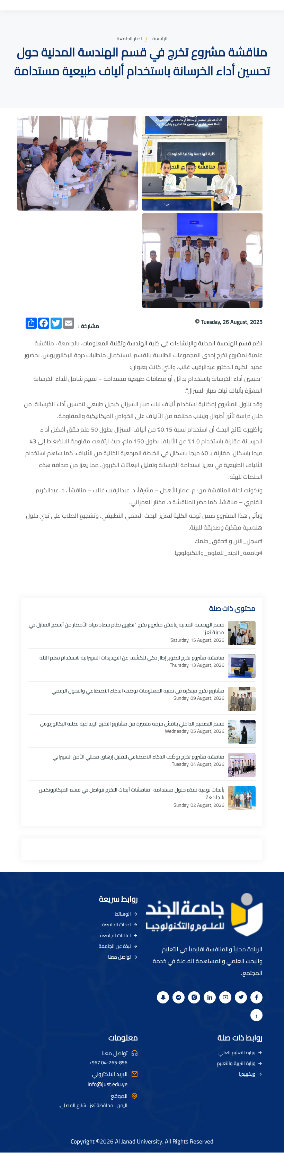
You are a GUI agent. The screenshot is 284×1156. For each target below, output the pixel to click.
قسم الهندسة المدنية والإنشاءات (210, 343)
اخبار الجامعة (129, 38)
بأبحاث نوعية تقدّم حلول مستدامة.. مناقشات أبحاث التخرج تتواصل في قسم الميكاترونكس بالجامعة (131, 794)
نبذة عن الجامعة (115, 946)
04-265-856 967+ (108, 1062)
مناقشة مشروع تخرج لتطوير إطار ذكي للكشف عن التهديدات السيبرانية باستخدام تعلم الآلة (131, 658)
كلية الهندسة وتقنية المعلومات (121, 343)
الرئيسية (160, 38)
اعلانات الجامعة (115, 935)
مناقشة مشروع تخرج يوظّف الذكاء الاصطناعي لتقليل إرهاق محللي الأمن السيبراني (138, 757)
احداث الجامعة (116, 924)
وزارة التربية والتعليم (236, 1063)
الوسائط (123, 913)
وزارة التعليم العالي (237, 1052)
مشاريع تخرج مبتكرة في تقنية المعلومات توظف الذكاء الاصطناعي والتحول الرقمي (138, 691)
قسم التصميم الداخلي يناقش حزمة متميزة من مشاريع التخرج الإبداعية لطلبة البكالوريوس (132, 724)
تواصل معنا (119, 956)
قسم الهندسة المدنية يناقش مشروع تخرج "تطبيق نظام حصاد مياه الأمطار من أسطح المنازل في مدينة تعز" (126, 629)
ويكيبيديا (247, 1074)
